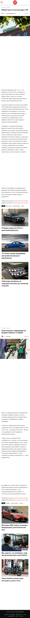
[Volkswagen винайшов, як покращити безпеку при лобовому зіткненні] (15, 270)
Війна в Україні (16, 206)
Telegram (15, 201)
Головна (3, 7)
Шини (22, 206)
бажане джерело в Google (20, 203)
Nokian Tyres (20, 90)
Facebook (22, 201)
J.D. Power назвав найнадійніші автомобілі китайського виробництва (13, 256)
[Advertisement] (15, 170)
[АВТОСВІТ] (15, 2)
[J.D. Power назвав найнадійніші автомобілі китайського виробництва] (15, 243)
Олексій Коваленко (10, 13)
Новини (8, 7)
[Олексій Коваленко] (3, 13)
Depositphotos (20, 611)
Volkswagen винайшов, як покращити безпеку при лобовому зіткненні (15, 283)
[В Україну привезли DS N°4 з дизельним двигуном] (15, 217)
